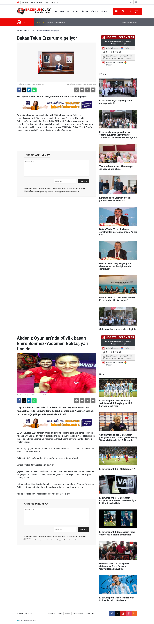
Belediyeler (82, 11)
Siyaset (104, 11)
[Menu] (116, 11)
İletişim (67, 614)
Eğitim (32, 31)
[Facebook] (19, 90)
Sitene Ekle (54, 2)
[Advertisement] (11, 60)
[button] (82, 90)
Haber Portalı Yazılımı (28, 621)
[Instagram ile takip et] (129, 613)
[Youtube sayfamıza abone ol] (123, 613)
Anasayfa (23, 31)
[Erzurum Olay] (34, 11)
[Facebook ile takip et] (112, 613)
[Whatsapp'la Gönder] (34, 90)
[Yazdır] (76, 90)
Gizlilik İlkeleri (78, 614)
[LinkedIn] (29, 90)
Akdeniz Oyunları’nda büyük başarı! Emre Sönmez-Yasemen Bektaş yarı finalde (73, 22)
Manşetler (25, 2)
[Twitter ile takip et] (117, 613)
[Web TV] (130, 2)
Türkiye (95, 11)
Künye (60, 614)
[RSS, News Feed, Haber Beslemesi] (134, 613)
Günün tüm (129, 22)
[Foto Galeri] (136, 2)
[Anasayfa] (18, 2)
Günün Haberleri (36, 2)
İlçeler (70, 11)
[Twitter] (24, 90)
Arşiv (46, 2)
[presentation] (25, 22)
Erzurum (59, 11)
